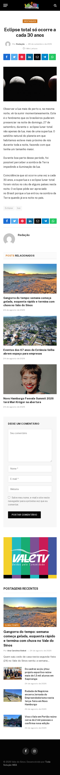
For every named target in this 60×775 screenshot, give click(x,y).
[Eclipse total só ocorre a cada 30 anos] (30, 84)
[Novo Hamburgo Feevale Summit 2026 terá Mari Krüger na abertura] (30, 379)
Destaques (30, 21)
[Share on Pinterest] (21, 57)
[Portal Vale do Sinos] (32, 5)
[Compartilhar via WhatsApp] (52, 57)
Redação (20, 44)
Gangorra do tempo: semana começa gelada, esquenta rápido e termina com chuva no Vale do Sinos (28, 301)
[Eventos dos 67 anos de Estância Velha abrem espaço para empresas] (30, 331)
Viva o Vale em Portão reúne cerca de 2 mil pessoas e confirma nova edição (40, 720)
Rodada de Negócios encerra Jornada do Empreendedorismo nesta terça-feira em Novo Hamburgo (39, 698)
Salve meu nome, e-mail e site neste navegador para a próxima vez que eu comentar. (29, 501)
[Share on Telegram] (45, 57)
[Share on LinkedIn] (29, 57)
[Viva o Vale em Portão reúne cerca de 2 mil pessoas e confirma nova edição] (13, 721)
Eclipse (9, 208)
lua (18, 208)
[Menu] (5, 5)
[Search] (55, 5)
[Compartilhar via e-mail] (37, 57)
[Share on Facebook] (6, 57)
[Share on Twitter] (14, 57)
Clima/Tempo (12, 625)
